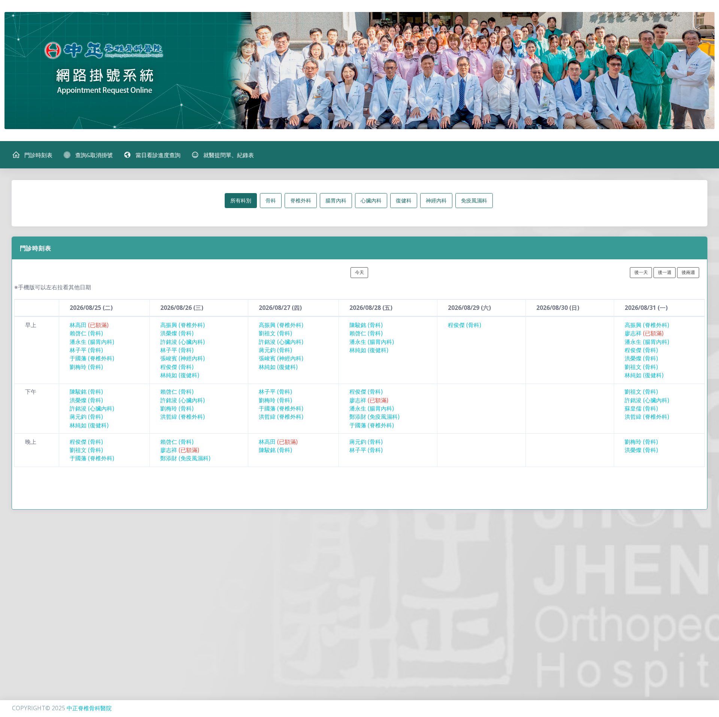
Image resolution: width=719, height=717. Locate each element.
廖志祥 (644, 333)
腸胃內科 (335, 200)
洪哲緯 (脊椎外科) (182, 417)
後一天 (641, 272)
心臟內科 (371, 200)
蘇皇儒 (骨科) (641, 408)
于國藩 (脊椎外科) (92, 358)
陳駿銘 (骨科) (366, 325)
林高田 (89, 325)
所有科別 (240, 200)
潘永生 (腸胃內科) (92, 342)
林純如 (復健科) (179, 375)
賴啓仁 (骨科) (86, 333)
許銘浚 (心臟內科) (182, 342)
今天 (359, 272)
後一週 (664, 272)
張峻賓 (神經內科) (182, 358)
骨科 (271, 200)
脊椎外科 (300, 200)
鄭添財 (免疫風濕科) (374, 417)
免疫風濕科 (474, 200)
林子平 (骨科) (86, 350)
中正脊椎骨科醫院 (89, 708)
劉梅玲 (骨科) (86, 367)
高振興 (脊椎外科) (182, 325)
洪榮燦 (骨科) (177, 333)
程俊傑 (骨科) (177, 367)
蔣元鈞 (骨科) (275, 350)
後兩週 (688, 272)
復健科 (404, 200)
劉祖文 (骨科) (275, 333)
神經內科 (436, 200)
